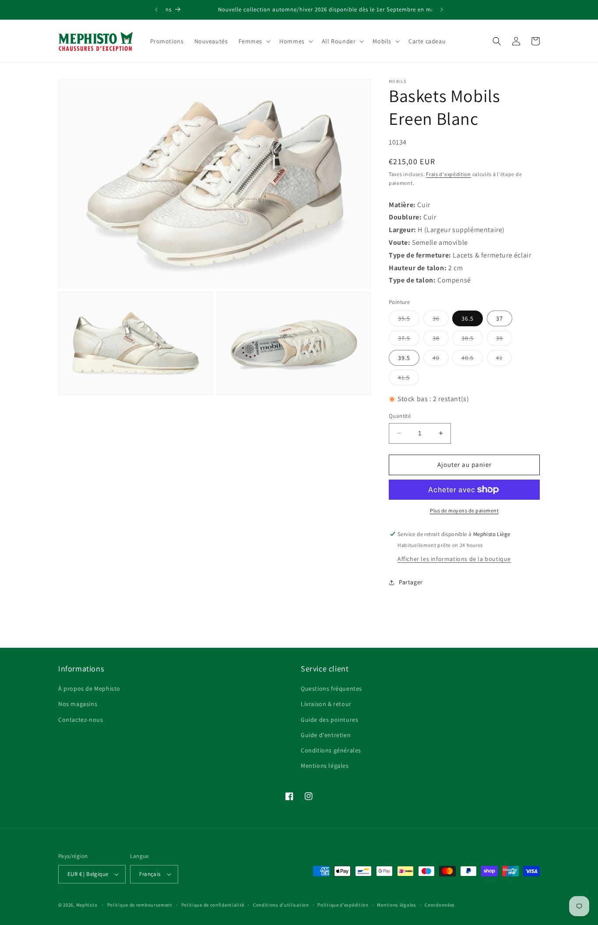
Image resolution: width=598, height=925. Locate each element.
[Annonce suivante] (441, 9)
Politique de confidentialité (213, 905)
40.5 (472, 359)
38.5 (472, 340)
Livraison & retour (326, 704)
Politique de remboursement (139, 905)
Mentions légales (325, 766)
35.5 (408, 320)
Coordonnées (440, 905)
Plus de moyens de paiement (464, 510)
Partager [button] (411, 582)
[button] (253, 41)
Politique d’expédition (342, 905)
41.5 (408, 379)
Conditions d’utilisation (281, 905)
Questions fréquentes (331, 688)
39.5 (404, 358)
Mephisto (87, 905)
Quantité (400, 416)
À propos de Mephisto (89, 688)
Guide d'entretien (326, 735)
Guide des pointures (329, 720)
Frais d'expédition (448, 174)
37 (499, 318)
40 (441, 359)
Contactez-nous (80, 720)
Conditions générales (331, 750)
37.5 (408, 340)
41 (504, 359)
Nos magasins (77, 704)
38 (441, 340)
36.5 (467, 318)
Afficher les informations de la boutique (454, 559)
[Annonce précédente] (156, 9)
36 (441, 320)
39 (504, 340)
